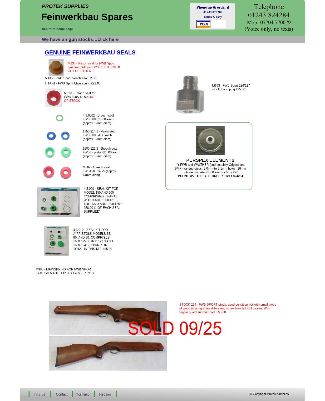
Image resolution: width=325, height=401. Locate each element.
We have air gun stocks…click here (80, 39)
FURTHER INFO (82, 273)
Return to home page (57, 29)
